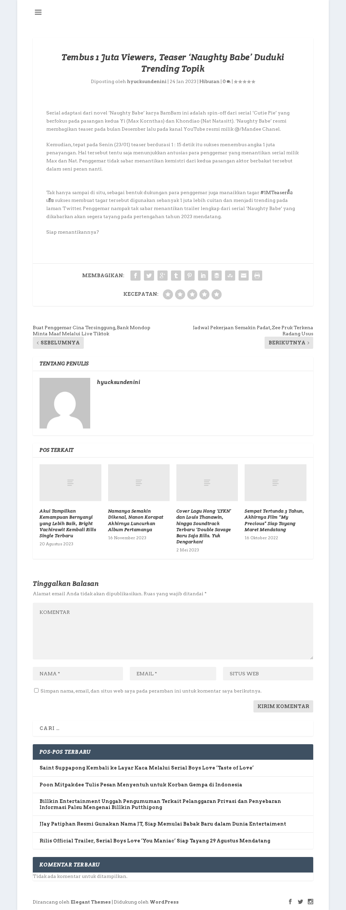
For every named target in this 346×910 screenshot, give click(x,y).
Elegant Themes (91, 902)
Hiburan (209, 81)
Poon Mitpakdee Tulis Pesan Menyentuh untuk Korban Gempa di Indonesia (141, 784)
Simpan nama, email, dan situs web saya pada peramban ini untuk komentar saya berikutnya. (151, 691)
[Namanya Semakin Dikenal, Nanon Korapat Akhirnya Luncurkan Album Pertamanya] (139, 482)
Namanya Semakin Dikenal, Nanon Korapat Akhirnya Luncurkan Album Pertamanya (136, 520)
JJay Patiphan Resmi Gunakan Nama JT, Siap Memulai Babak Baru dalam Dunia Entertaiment (163, 824)
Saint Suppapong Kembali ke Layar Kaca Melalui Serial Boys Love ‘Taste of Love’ (147, 768)
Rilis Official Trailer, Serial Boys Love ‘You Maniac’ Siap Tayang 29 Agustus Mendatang (155, 840)
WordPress (164, 902)
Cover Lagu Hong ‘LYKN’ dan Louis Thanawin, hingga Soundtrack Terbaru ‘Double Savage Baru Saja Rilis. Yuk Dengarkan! (203, 526)
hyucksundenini (147, 81)
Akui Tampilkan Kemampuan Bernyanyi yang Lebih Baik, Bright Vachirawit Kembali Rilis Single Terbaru (68, 523)
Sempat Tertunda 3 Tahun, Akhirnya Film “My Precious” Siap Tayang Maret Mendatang (274, 520)
